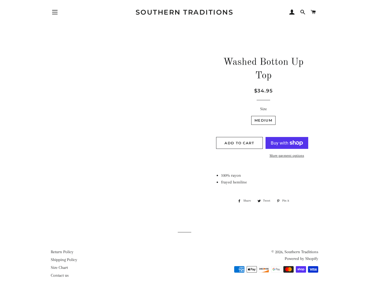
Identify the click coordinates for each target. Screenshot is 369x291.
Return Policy (62, 251)
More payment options (287, 155)
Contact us (60, 275)
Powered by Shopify (301, 258)
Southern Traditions (185, 12)
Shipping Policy (64, 259)
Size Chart (59, 267)
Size (263, 108)
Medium (263, 120)
